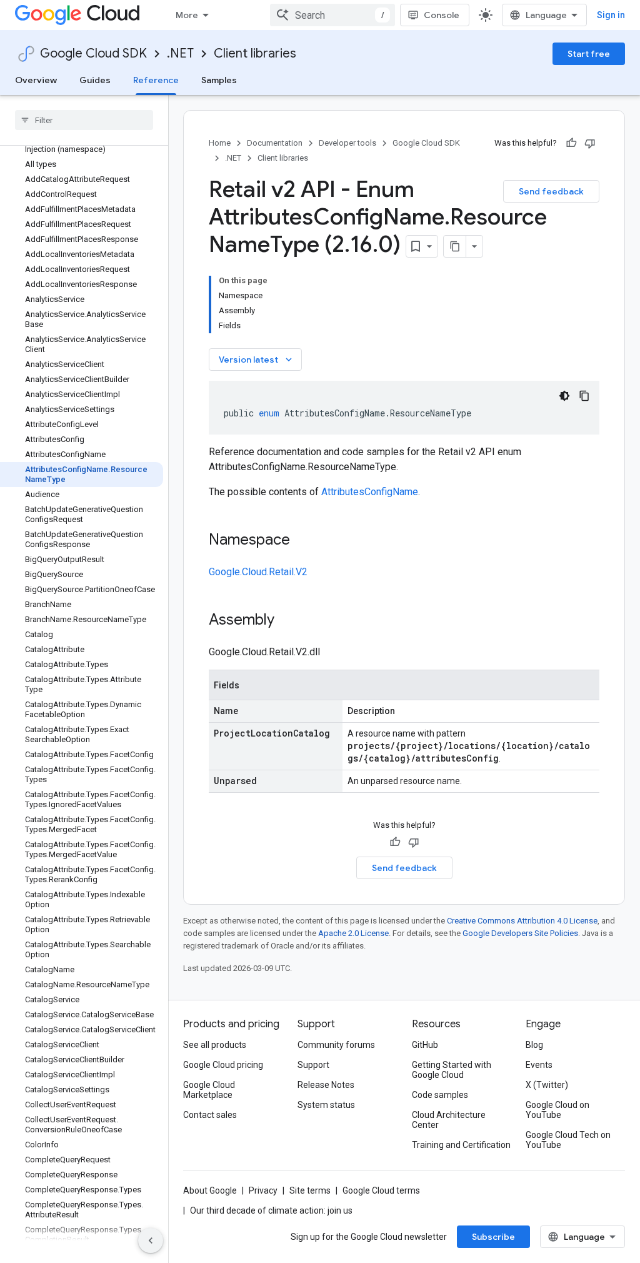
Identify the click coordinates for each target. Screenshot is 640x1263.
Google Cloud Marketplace (209, 1090)
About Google (210, 1190)
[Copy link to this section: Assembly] (286, 620)
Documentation (274, 143)
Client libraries (255, 53)
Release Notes (326, 1085)
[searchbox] (84, 120)
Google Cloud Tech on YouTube (568, 1140)
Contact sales (210, 1115)
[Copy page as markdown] (455, 246)
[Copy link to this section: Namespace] (302, 540)
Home (220, 143)
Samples (219, 80)
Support (313, 1065)
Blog (534, 1045)
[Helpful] (571, 143)
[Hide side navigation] (150, 1240)
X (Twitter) (547, 1085)
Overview (36, 80)
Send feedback (551, 191)
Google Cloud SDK (93, 53)
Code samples (440, 1095)
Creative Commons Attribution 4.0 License (522, 920)
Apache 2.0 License (353, 933)
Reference (156, 80)
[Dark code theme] (564, 396)
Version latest (256, 359)
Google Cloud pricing (223, 1065)
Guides (95, 80)
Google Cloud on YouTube (557, 1110)
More (187, 15)
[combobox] (332, 15)
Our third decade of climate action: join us (271, 1210)
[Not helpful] (590, 143)
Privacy (263, 1190)
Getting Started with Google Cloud (451, 1070)
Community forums (336, 1045)
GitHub (425, 1045)
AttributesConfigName (369, 492)
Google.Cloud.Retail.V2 (258, 572)
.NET (180, 53)
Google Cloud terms (381, 1190)
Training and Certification (461, 1145)
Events (539, 1065)
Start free (589, 53)
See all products (214, 1045)
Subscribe (493, 1236)
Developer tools (347, 143)
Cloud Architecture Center (449, 1120)
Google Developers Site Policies (520, 933)
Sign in (611, 15)
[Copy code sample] (584, 396)
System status (326, 1105)
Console (441, 15)
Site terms (310, 1190)
